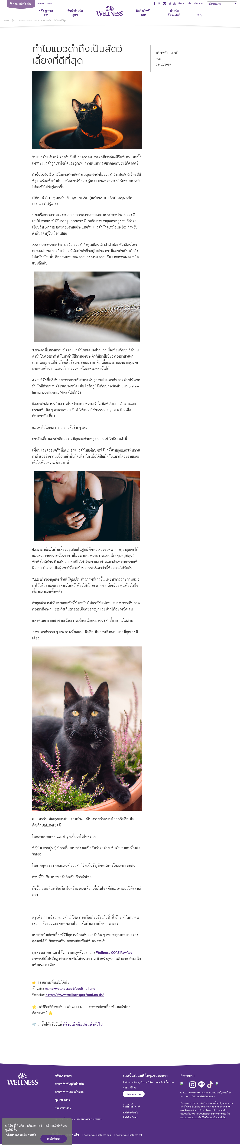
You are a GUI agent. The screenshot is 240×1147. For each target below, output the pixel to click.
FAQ (199, 15)
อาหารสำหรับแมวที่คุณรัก (69, 1091)
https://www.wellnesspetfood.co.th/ (75, 994)
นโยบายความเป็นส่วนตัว (21, 1135)
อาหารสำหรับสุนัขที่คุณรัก (69, 1083)
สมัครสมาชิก (134, 1094)
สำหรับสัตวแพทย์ (174, 13)
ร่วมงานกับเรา (63, 1107)
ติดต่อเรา (182, 3)
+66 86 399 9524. (188, 1117)
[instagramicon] (159, 3)
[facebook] (154, 3)
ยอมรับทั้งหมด (53, 1138)
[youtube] (174, 3)
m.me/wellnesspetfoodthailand (70, 988)
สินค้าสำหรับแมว (143, 13)
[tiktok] (170, 3)
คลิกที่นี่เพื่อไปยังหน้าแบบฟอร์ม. (211, 1117)
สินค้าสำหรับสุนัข (75, 13)
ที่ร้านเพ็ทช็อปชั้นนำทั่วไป (83, 1024)
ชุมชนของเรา (62, 1099)
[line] (164, 3)
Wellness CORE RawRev (114, 952)
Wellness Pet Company (198, 1092)
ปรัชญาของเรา (46, 13)
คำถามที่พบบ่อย (195, 3)
